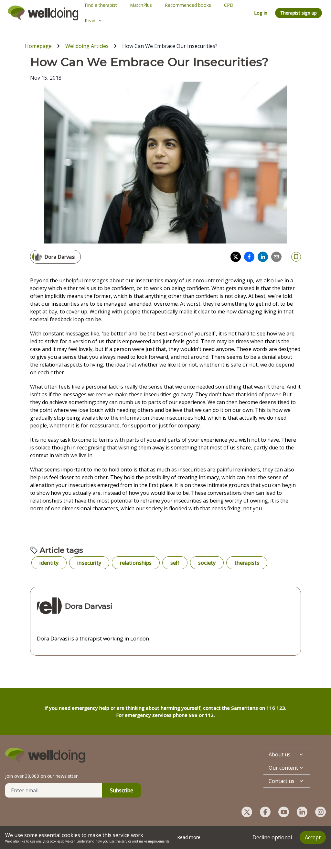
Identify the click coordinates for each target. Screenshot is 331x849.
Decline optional (272, 837)
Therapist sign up (298, 13)
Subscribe (121, 790)
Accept (313, 837)
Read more (188, 837)
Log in (260, 13)
